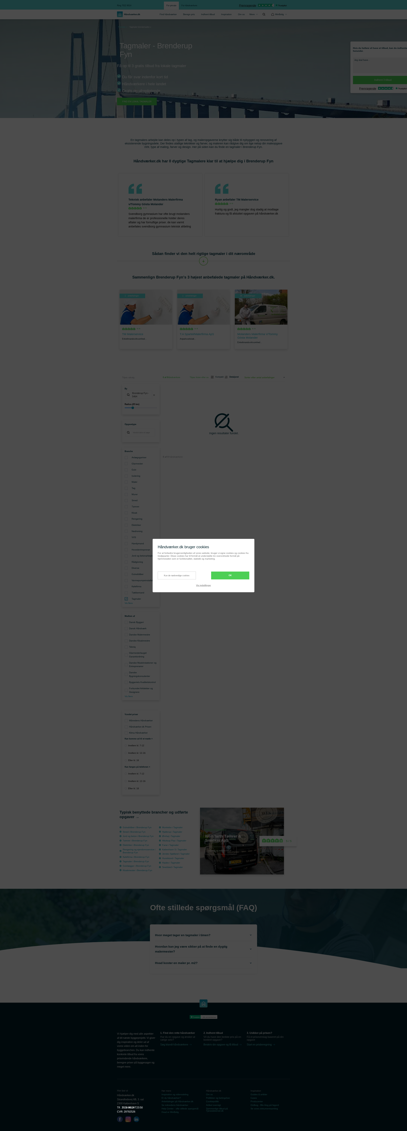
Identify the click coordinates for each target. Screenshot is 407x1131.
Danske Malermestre (139, 634)
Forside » (122, 27)
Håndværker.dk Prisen (140, 726)
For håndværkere (189, 5)
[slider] (141, 407)
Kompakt (218, 377)
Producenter (257, 1101)
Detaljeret (232, 377)
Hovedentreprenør (141, 549)
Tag (133, 488)
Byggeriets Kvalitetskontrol (142, 682)
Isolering (136, 476)
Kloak (134, 513)
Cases (254, 1098)
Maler (134, 482)
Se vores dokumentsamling (264, 1108)
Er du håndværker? (171, 1098)
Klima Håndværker (138, 732)
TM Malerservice (247, 199)
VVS (134, 537)
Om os (241, 14)
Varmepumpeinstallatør (143, 580)
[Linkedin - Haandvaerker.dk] (138, 1119)
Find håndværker (168, 14)
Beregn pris (189, 14)
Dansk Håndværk (137, 628)
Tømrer (135, 506)
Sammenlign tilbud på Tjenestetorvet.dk (217, 1109)
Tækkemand (138, 592)
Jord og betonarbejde (142, 555)
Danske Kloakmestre (139, 640)
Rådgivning (137, 562)
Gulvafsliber (138, 574)
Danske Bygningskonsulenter (139, 674)
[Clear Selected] (154, 395)
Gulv (134, 469)
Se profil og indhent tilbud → (221, 850)
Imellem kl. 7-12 (136, 745)
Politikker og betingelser (218, 1098)
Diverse (135, 568)
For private (171, 5)
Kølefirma (136, 586)
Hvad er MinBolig (170, 1112)
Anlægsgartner (139, 457)
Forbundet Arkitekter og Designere (141, 690)
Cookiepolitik (212, 1101)
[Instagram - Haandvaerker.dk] (129, 1119)
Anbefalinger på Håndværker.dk (177, 1101)
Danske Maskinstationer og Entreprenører (142, 664)
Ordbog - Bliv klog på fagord (265, 1105)
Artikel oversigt (213, 1105)
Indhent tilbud (208, 14)
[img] (264, 14)
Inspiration (226, 14)
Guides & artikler (259, 1094)
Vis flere (129, 603)
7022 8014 (128, 1107)
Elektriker (136, 525)
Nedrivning (137, 531)
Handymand (138, 543)
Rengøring (137, 519)
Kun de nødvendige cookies (177, 575)
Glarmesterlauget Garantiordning (138, 655)
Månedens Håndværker (141, 720)
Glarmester (137, 463)
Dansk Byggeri (136, 622)
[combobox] (141, 395)
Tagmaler (136, 599)
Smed (135, 500)
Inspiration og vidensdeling (175, 1094)
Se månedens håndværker (175, 1105)
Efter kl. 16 (133, 760)
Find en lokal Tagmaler (137, 101)
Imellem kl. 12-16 (136, 753)
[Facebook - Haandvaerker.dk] (121, 1119)
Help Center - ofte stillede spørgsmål (180, 1108)
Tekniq (132, 647)
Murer (135, 494)
